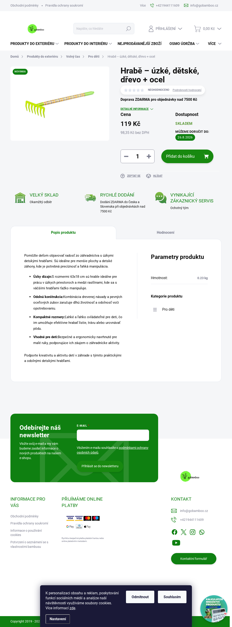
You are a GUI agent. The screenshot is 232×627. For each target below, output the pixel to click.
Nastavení (58, 619)
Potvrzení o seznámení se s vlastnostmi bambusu (29, 544)
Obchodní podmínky (24, 5)
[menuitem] (35, 44)
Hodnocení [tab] (165, 232)
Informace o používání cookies (26, 533)
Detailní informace (135, 109)
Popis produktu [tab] (63, 232)
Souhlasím (172, 597)
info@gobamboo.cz (194, 511)
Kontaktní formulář (193, 559)
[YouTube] (176, 542)
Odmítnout (140, 597)
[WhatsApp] (201, 531)
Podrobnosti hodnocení (187, 90)
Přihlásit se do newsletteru (100, 466)
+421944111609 (192, 519)
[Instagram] (192, 531)
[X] (183, 531)
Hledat (128, 28)
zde (72, 608)
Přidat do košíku (180, 156)
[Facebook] (174, 531)
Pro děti (168, 309)
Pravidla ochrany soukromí (64, 5)
